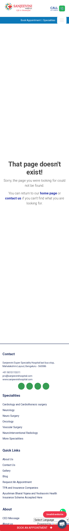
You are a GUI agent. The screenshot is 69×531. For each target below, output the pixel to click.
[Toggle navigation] (61, 20)
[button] (62, 524)
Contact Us (9, 465)
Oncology (8, 421)
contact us (13, 198)
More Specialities (13, 438)
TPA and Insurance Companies (20, 487)
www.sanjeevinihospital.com (17, 379)
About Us (8, 459)
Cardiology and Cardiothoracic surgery (25, 404)
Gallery (7, 470)
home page (48, 193)
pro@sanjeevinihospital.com (17, 376)
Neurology (9, 410)
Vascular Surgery (12, 427)
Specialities (49, 20)
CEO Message (11, 518)
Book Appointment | (32, 20)
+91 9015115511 (11, 372)
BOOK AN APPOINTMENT (32, 527)
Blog (5, 476)
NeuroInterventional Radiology (20, 432)
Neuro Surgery (11, 415)
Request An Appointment (17, 482)
